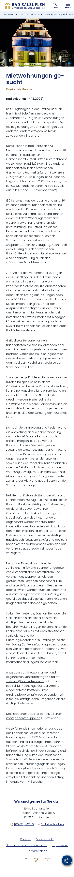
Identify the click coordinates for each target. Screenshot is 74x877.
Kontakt (25, 839)
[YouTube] (47, 860)
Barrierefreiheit (37, 851)
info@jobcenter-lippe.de (23, 718)
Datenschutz (44, 839)
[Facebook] (25, 860)
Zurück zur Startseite (24, 5)
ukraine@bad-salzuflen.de (24, 695)
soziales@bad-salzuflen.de (25, 681)
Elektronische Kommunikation (26, 845)
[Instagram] (36, 860)
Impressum (60, 845)
